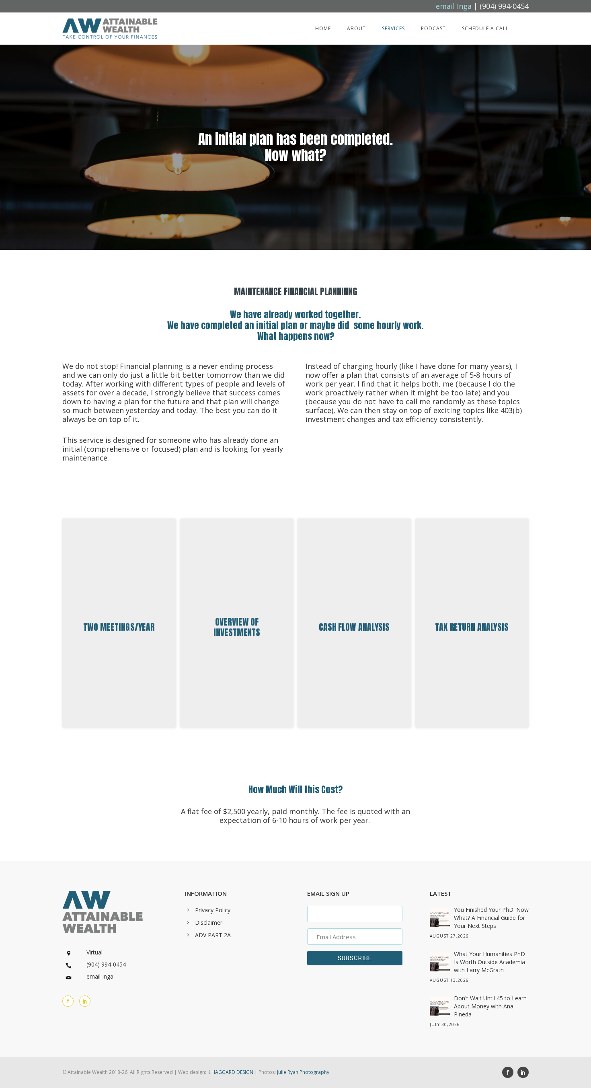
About (356, 28)
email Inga (99, 976)
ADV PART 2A (213, 935)
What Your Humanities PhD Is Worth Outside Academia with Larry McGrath (489, 962)
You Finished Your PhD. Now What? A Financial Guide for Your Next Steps (491, 918)
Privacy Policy (212, 910)
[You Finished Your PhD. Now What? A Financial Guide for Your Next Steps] (440, 918)
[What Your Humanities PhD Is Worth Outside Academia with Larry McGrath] (440, 962)
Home (323, 28)
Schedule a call (485, 28)
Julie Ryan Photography (303, 1072)
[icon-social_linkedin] (84, 1001)
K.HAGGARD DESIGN (230, 1072)
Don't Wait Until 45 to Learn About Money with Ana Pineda (490, 1006)
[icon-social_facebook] (509, 1072)
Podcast (433, 28)
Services (393, 28)
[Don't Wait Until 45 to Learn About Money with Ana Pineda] (440, 1007)
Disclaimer (208, 922)
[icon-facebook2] (70, 1001)
